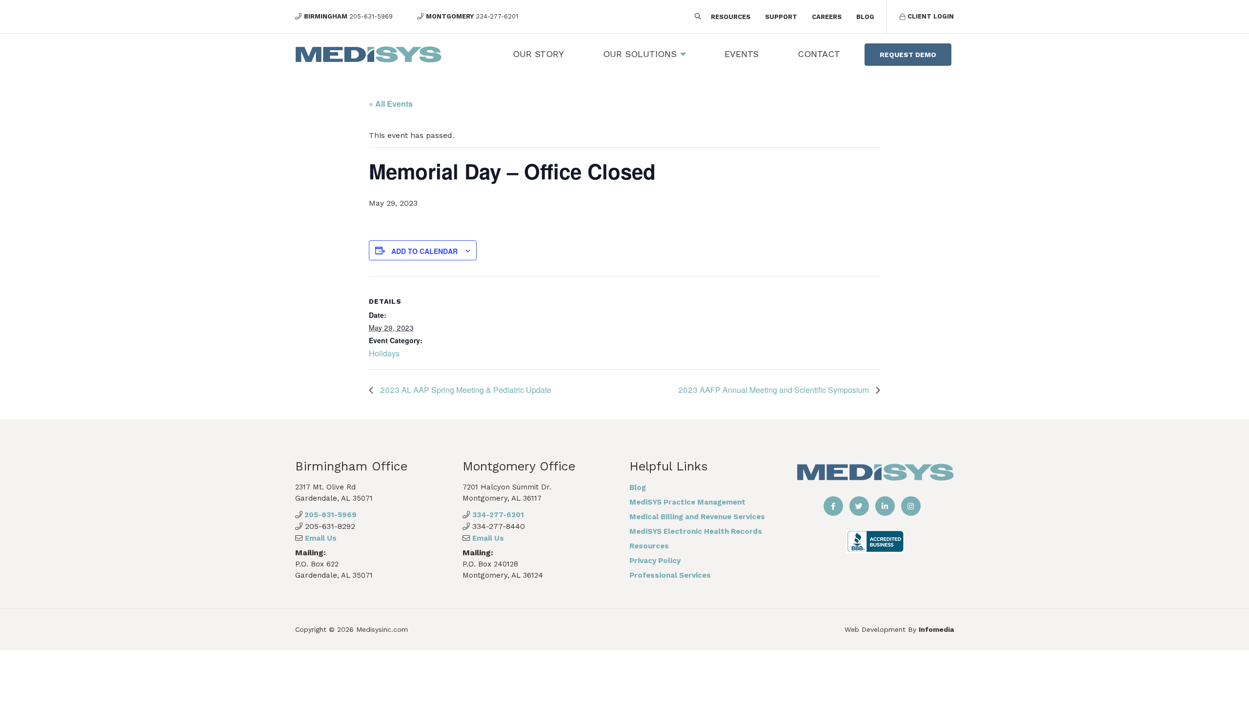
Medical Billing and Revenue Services (697, 516)
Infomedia (936, 629)
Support (781, 16)
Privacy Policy (655, 560)
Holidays (384, 353)
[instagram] (911, 506)
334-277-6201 (498, 514)
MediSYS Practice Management (687, 502)
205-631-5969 (329, 514)
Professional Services (670, 575)
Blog (865, 16)
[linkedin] (885, 506)
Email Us (321, 538)
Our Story (538, 54)
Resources (730, 16)
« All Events (391, 103)
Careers (827, 16)
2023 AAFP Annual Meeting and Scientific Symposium (774, 389)
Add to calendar (424, 251)
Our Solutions (640, 54)
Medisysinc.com (382, 629)
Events (742, 54)
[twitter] (859, 506)
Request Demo (908, 54)
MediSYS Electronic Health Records (695, 531)
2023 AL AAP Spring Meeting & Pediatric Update (464, 389)
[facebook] (833, 506)
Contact (819, 54)
